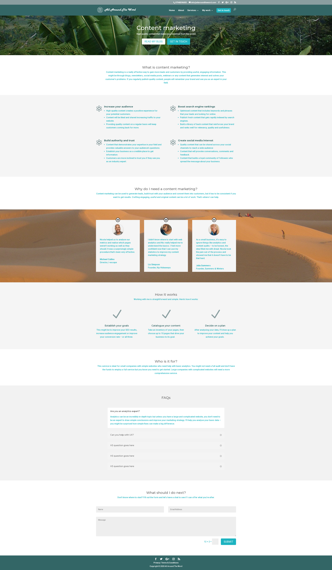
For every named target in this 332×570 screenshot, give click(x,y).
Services (191, 10)
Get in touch (224, 10)
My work (206, 10)
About (181, 10)
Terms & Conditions (170, 563)
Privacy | (157, 563)
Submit (228, 541)
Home (172, 10)
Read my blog (153, 41)
